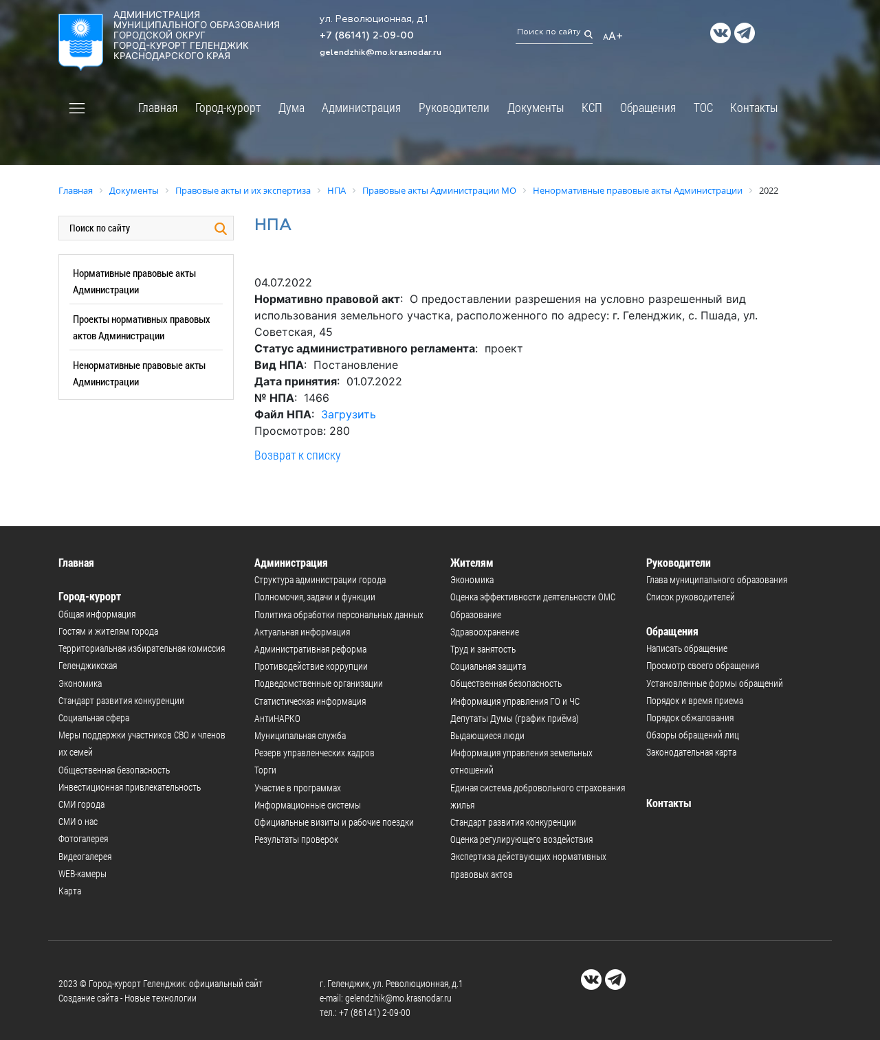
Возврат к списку (297, 454)
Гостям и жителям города (108, 630)
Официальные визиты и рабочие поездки (334, 821)
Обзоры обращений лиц (692, 734)
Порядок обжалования (690, 717)
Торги (265, 769)
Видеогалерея (84, 856)
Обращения (648, 107)
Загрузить (348, 414)
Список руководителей (690, 596)
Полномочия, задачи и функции (314, 596)
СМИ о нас (78, 821)
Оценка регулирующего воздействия (521, 839)
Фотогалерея (83, 838)
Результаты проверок (296, 839)
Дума (291, 107)
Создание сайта (88, 997)
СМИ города (81, 804)
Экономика (80, 683)
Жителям (472, 562)
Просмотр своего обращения (702, 665)
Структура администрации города (320, 579)
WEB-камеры (82, 873)
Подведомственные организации (318, 683)
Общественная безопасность (114, 769)
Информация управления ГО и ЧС (515, 701)
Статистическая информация (310, 701)
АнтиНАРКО (277, 718)
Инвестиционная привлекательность (129, 786)
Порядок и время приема (694, 700)
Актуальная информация (302, 631)
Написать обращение (686, 648)
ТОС (703, 107)
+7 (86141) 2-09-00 (367, 36)
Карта (69, 890)
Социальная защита (488, 665)
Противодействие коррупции (311, 665)
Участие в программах (297, 787)
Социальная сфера (93, 717)
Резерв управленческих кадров (314, 752)
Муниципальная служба (300, 735)
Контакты (754, 107)
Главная (157, 107)
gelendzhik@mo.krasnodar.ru (380, 53)
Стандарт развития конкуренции (121, 700)
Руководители (454, 107)
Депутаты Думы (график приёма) (514, 718)
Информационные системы (307, 804)
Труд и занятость (483, 648)
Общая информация (96, 613)
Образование (475, 614)
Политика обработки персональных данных (339, 614)
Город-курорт (228, 107)
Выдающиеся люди (487, 735)
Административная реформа (310, 648)
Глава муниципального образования (716, 579)
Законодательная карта (691, 751)
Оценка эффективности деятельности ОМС (532, 596)
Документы (535, 107)
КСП (592, 107)
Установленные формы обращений (714, 683)
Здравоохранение (484, 631)
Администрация (361, 107)
